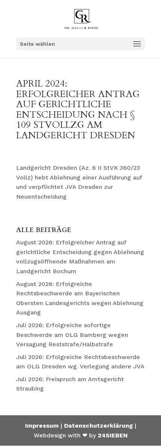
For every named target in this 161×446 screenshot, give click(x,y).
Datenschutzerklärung (98, 425)
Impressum (42, 425)
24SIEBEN (113, 435)
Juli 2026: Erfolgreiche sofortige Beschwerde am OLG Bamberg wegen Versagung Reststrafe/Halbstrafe (72, 335)
